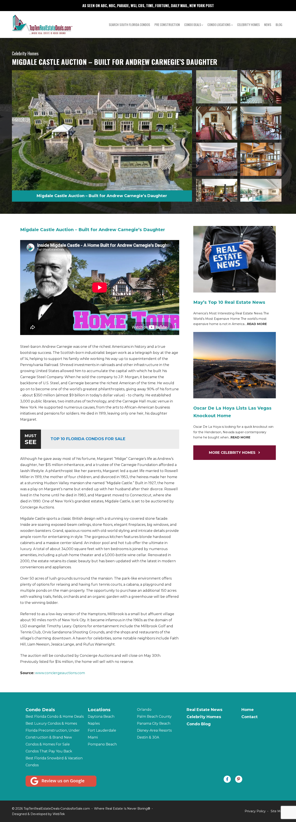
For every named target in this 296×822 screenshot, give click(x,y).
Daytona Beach (101, 716)
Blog (279, 24)
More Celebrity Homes (233, 453)
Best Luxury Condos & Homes (51, 723)
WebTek (59, 814)
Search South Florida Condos (129, 24)
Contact (249, 716)
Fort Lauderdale (102, 730)
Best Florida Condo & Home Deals (55, 716)
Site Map (277, 811)
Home (247, 709)
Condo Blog (199, 724)
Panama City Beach (153, 723)
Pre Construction (167, 24)
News (267, 24)
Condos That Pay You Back (49, 751)
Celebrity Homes (248, 24)
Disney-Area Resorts (154, 730)
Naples (94, 723)
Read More (257, 324)
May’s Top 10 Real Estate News (229, 302)
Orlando (144, 710)
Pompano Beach (102, 744)
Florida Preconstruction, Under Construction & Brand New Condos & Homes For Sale (53, 737)
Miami (93, 737)
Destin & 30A (148, 737)
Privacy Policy (255, 811)
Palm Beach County (154, 716)
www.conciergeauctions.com (60, 673)
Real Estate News (204, 709)
